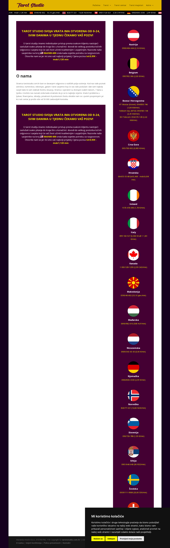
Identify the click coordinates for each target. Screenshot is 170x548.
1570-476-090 (128, 207)
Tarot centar (120, 5)
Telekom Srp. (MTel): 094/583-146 (133, 111)
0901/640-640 (127, 464)
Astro (148, 5)
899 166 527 (125, 236)
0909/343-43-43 (128, 351)
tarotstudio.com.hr (71, 539)
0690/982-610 (127, 323)
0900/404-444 (128, 48)
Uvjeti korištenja (34, 543)
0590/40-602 (45, 12)
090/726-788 (128, 436)
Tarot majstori (136, 5)
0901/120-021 (110, 12)
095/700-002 (127, 148)
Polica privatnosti (52, 543)
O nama (20, 543)
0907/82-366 (128, 76)
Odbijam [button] (111, 539)
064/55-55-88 (124, 176)
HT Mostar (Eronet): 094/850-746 (133, 104)
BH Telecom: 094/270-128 (131, 117)
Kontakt (67, 543)
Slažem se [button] (98, 539)
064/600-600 (50, 53)
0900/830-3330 (142, 12)
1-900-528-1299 (126, 267)
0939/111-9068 (126, 492)
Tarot (106, 5)
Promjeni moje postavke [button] (131, 539)
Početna (96, 5)
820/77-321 (77, 12)
